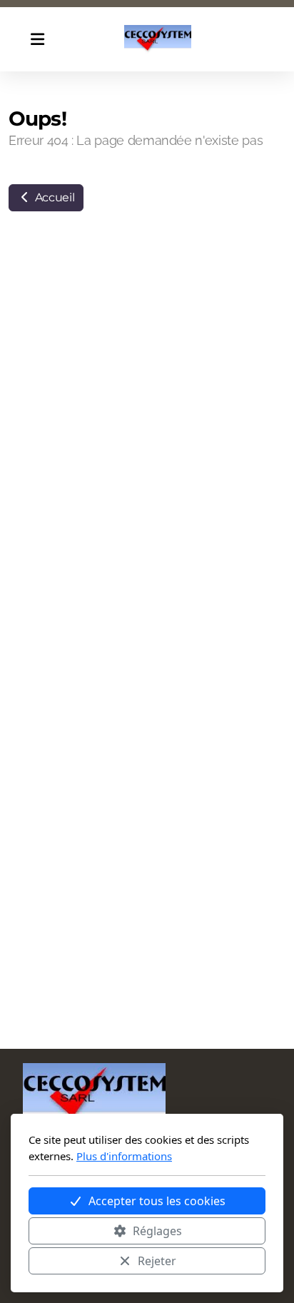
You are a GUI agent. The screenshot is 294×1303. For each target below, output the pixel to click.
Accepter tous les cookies (156, 1201)
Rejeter (157, 1261)
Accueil (53, 197)
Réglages (157, 1231)
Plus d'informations (124, 1156)
